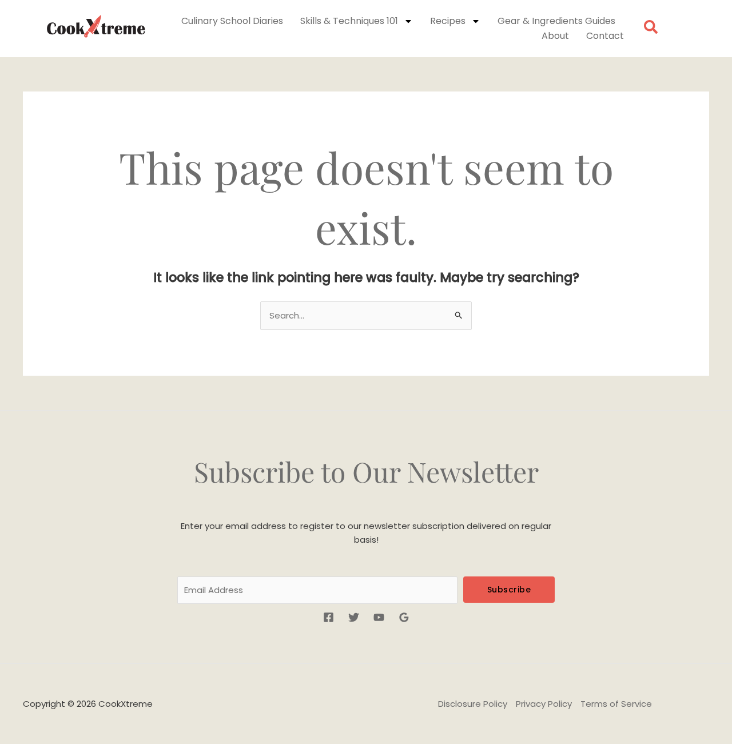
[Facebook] (328, 617)
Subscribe (509, 589)
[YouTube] (378, 617)
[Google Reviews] (404, 617)
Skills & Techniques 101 (349, 20)
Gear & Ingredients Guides (556, 20)
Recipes (448, 20)
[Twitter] (353, 617)
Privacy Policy (544, 704)
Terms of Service (616, 704)
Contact (605, 35)
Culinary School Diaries (232, 20)
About (555, 35)
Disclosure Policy (472, 704)
